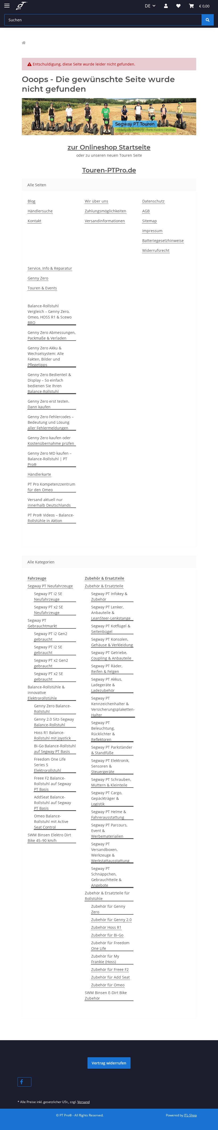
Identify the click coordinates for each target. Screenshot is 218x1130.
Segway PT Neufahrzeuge (50, 585)
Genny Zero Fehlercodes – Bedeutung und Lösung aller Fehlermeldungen (51, 422)
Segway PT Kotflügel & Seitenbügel (110, 628)
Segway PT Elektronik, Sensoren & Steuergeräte (110, 766)
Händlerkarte (39, 474)
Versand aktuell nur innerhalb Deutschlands (49, 502)
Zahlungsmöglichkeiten (105, 210)
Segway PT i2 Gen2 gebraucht (50, 636)
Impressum (152, 230)
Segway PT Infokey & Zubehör (109, 596)
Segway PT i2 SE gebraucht (48, 649)
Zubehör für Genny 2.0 (111, 919)
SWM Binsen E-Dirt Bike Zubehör (106, 995)
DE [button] (147, 6)
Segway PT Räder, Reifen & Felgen (106, 668)
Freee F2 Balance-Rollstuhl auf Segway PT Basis (52, 784)
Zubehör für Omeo (107, 984)
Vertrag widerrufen (109, 1063)
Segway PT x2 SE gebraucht (48, 676)
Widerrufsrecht (155, 250)
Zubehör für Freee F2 (110, 969)
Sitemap (149, 220)
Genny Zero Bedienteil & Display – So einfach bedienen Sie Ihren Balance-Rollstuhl (49, 383)
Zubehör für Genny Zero (108, 909)
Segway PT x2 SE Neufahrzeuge (48, 609)
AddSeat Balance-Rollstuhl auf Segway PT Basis (52, 802)
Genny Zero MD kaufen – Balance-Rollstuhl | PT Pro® (50, 459)
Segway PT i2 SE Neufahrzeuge (48, 596)
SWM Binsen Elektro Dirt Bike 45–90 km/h (49, 837)
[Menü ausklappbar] (7, 3)
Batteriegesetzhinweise (163, 240)
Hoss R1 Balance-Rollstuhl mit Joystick (52, 735)
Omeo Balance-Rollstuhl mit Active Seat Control (51, 821)
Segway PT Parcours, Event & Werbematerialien (109, 830)
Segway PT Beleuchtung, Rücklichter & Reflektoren (103, 731)
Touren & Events (42, 287)
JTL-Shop (190, 1115)
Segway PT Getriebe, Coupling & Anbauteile (111, 655)
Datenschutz (153, 201)
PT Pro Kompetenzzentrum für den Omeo (51, 487)
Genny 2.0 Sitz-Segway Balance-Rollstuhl (54, 722)
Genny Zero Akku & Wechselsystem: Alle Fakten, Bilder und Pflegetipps (46, 356)
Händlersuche (40, 210)
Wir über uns (96, 201)
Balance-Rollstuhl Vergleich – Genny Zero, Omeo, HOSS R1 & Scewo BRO (50, 314)
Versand (83, 1102)
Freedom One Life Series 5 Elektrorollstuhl (50, 765)
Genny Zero (38, 278)
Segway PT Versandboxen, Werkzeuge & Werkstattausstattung (110, 852)
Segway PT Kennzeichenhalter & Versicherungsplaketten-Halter (113, 706)
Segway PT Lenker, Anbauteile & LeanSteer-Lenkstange (111, 612)
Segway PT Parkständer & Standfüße (111, 750)
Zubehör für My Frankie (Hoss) (105, 959)
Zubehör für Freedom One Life (110, 945)
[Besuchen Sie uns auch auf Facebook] (24, 1082)
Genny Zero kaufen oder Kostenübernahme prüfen (51, 440)
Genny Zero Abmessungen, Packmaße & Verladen (52, 335)
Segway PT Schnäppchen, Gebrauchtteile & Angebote (106, 877)
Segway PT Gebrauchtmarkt (42, 623)
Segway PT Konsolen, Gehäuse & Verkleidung (112, 642)
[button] (166, 6)
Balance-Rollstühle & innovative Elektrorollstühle (46, 692)
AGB (146, 210)
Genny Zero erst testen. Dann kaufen (48, 404)
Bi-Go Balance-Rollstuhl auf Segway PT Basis (55, 748)
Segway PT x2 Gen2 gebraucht (51, 663)
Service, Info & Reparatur (50, 268)
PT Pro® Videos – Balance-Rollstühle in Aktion (51, 517)
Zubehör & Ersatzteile (104, 585)
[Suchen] (208, 20)
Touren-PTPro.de (109, 170)
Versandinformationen (105, 220)
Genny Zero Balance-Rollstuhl (52, 708)
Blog (31, 201)
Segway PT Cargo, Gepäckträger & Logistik (106, 798)
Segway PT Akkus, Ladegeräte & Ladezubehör (106, 685)
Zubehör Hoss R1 (106, 927)
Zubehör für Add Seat (110, 977)
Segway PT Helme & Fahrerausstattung (108, 814)
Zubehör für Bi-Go (107, 935)
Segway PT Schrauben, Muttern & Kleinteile (111, 782)
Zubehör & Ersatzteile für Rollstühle (107, 895)
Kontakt (34, 220)
